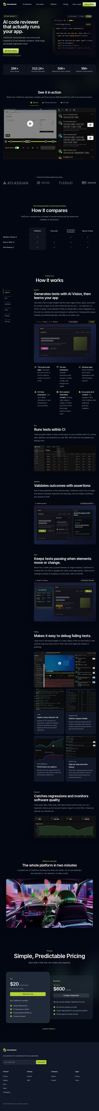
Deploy (5, 1080)
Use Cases (40, 4)
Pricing (65, 4)
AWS (28, 1080)
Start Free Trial (28, 994)
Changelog (6, 1092)
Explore (8, 291)
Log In (79, 4)
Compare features (49, 1029)
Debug (8, 315)
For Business (27, 4)
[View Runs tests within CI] (65, 458)
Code (92, 321)
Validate (8, 303)
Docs (74, 4)
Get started (41, 1062)
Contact (53, 1080)
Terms (77, 1080)
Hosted (29, 1076)
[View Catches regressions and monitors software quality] (65, 827)
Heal (8, 309)
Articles (53, 1076)
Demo (5, 1088)
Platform (53, 4)
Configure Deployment (71, 995)
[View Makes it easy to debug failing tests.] (65, 669)
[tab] (72, 16)
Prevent (8, 320)
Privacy (77, 1076)
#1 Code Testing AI (10, 16)
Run (8, 297)
